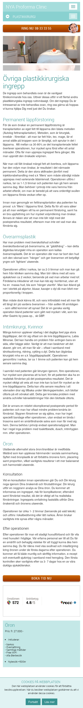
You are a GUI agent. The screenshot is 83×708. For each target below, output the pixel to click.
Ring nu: (36, 28)
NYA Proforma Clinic (26, 7)
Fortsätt (33, 702)
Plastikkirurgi (24, 16)
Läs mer (50, 702)
